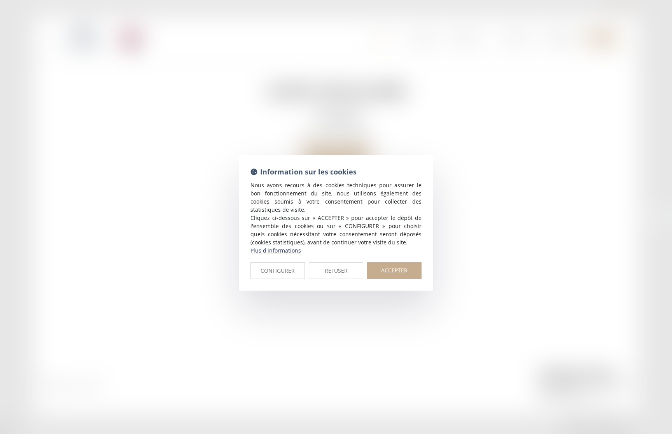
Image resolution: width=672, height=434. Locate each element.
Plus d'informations (275, 250)
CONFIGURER (278, 270)
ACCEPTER (394, 270)
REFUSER (336, 270)
